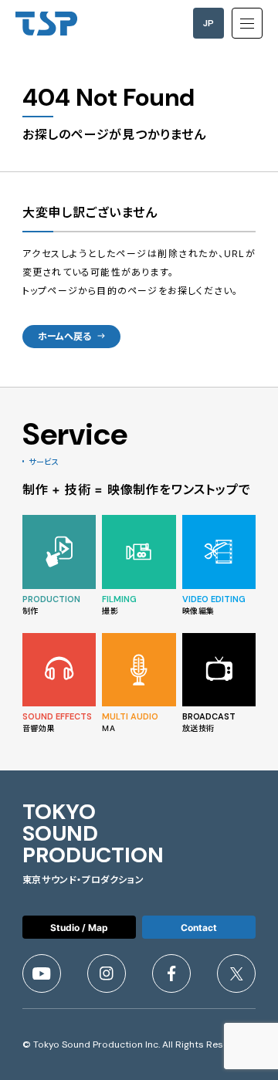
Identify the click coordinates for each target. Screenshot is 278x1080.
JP (208, 23)
